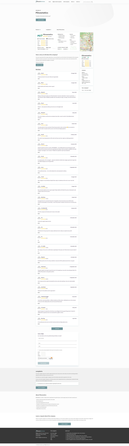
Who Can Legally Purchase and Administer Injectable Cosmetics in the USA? (79, 439)
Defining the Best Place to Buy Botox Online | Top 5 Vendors (77, 435)
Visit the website (42, 39)
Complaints (48, 29)
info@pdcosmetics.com (86, 80)
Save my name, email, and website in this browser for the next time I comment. (50, 350)
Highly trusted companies (57, 1)
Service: (39, 40)
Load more (57, 328)
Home (50, 1)
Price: (38, 42)
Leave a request (64, 424)
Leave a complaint (41, 387)
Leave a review (41, 20)
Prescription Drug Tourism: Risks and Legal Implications (76, 438)
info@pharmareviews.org (42, 437)
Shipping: (39, 45)
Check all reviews (51, 39)
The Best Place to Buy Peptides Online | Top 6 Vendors (76, 433)
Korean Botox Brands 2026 (71, 434)
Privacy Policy (53, 437)
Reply (39, 79)
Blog (51, 439)
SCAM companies (66, 1)
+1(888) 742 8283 (84, 78)
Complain (49, 47)
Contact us (78, 1)
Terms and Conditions (54, 435)
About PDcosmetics (60, 29)
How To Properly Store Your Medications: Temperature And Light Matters (79, 437)
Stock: (38, 44)
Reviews (38, 29)
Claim (83, 90)
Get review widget (88, 90)
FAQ (51, 438)
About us (72, 1)
